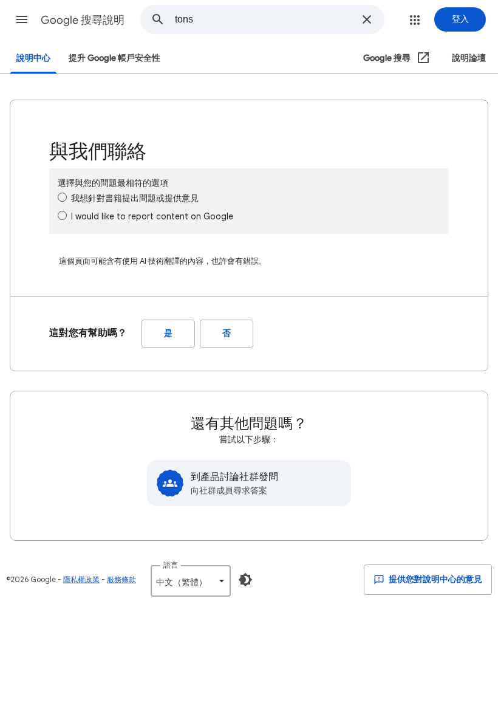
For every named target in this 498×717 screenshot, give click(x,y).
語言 (170, 564)
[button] (21, 19)
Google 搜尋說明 (82, 20)
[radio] (62, 197)
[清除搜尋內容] (367, 19)
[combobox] (264, 19)
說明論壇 (469, 58)
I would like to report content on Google (152, 216)
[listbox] (191, 581)
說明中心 (33, 58)
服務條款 (121, 579)
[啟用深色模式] (245, 579)
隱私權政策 (81, 579)
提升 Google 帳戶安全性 (114, 58)
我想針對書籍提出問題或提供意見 (135, 198)
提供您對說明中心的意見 (434, 579)
